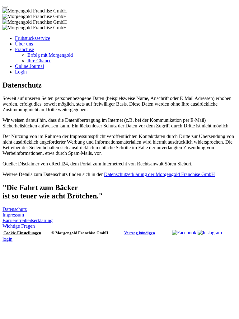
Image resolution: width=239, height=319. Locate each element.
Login (21, 71)
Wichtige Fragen (18, 226)
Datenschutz (14, 209)
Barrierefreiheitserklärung (27, 220)
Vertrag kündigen (139, 233)
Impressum (13, 214)
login (7, 239)
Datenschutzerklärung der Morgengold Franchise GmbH (159, 174)
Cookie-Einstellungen (22, 233)
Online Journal (29, 66)
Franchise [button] (24, 49)
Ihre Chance (39, 60)
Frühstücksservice (32, 38)
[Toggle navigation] (4, 7)
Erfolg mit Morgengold (50, 55)
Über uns (24, 43)
